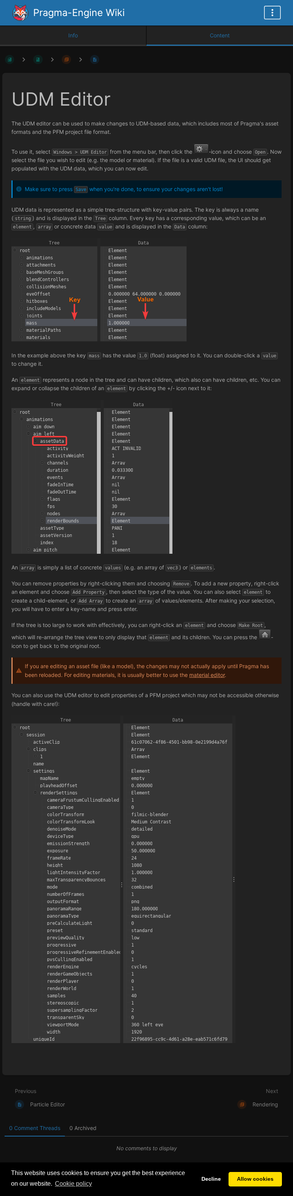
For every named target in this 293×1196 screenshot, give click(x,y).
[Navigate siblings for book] (24, 59)
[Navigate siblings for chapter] (52, 59)
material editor (207, 675)
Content (220, 35)
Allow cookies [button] (255, 1179)
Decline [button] (211, 1179)
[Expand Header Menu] (272, 12)
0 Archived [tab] (83, 1128)
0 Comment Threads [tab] (34, 1128)
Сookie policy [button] (73, 1183)
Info (73, 35)
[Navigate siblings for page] (80, 59)
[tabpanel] (146, 1148)
